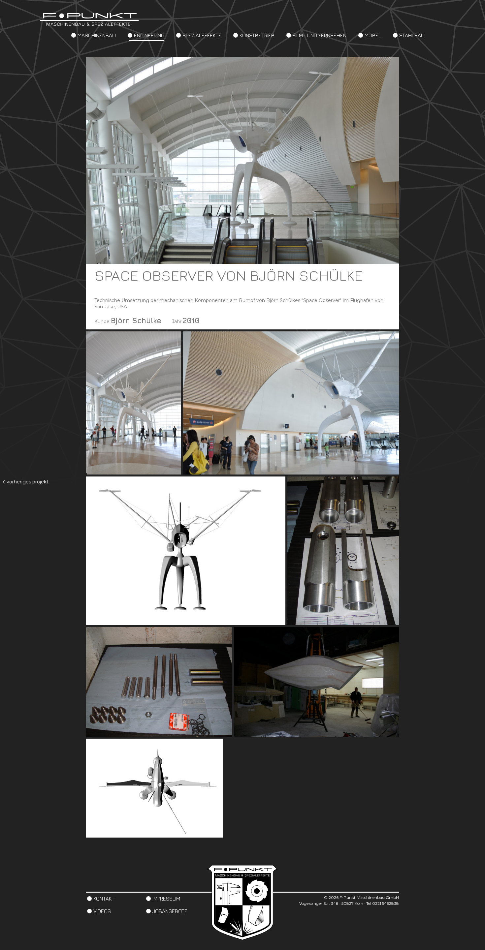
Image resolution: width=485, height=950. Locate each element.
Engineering (149, 35)
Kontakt (103, 899)
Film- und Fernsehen (319, 35)
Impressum (166, 899)
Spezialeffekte (201, 35)
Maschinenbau (97, 35)
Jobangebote (169, 911)
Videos (102, 911)
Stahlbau (412, 35)
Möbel (373, 35)
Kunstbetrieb (257, 35)
